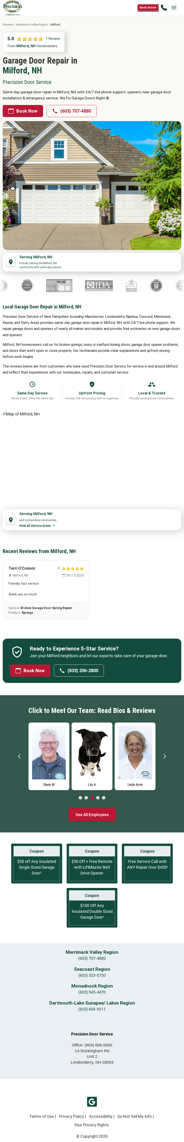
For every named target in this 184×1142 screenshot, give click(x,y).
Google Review (92, 1102)
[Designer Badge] (30, 285)
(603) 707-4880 (75, 111)
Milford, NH (20, 575)
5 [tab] (103, 798)
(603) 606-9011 (92, 1009)
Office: (92, 1045)
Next (164, 756)
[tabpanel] (48, 755)
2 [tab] (86, 798)
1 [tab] (80, 798)
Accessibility (100, 1116)
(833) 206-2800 (83, 670)
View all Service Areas (35, 525)
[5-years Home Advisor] (102, 285)
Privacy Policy (71, 1116)
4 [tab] (98, 798)
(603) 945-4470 (92, 992)
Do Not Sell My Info (135, 1116)
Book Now (26, 111)
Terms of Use (41, 1116)
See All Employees (92, 814)
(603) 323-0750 (92, 975)
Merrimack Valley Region (32, 24)
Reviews (8, 24)
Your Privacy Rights (91, 1125)
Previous (19, 756)
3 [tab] (92, 798)
